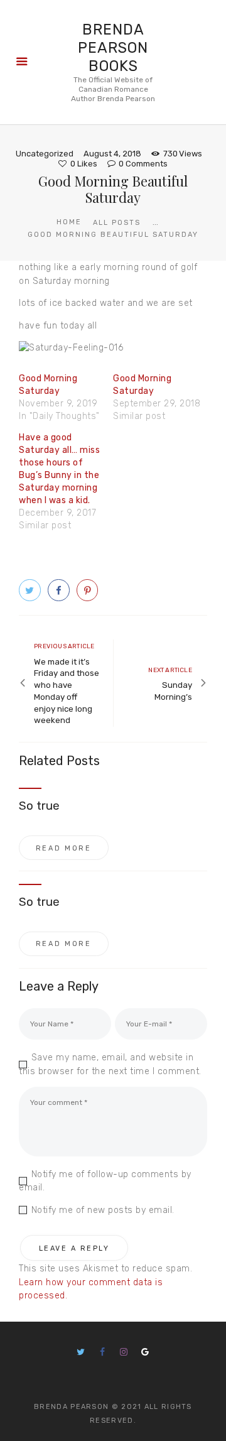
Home (69, 222)
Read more (64, 848)
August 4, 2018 (112, 153)
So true (39, 806)
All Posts (117, 223)
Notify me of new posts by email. (103, 1210)
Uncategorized (44, 153)
